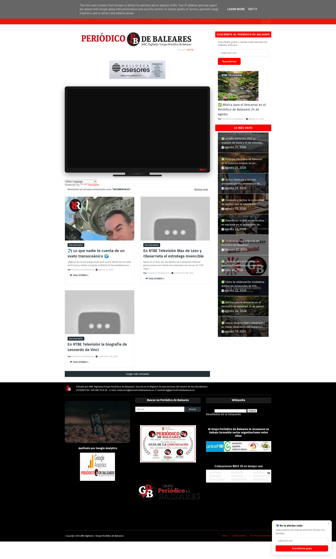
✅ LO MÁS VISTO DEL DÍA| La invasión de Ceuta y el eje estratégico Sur (243, 141)
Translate (93, 184)
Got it (252, 9)
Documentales (76, 245)
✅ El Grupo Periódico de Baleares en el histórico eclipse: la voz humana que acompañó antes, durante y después (241, 161)
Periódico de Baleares (82, 269)
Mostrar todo (201, 189)
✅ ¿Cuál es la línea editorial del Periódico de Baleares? (240, 243)
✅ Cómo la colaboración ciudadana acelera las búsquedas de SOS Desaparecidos (242, 284)
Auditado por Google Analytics (97, 448)
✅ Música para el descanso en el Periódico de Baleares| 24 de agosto (242, 109)
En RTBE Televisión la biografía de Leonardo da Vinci (97, 347)
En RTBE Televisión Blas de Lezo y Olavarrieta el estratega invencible (173, 253)
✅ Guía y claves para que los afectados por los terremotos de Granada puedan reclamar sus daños (243, 182)
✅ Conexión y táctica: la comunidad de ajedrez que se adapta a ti (242, 202)
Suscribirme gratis (302, 548)
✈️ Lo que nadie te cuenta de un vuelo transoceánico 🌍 (96, 253)
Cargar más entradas (137, 374)
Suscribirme (229, 61)
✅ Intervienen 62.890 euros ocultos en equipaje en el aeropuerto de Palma (242, 223)
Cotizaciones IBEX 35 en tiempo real (238, 466)
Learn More (236, 9)
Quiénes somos (239, 536)
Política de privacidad (260, 536)
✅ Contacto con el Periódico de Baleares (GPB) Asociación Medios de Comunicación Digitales (243, 263)
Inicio (224, 536)
